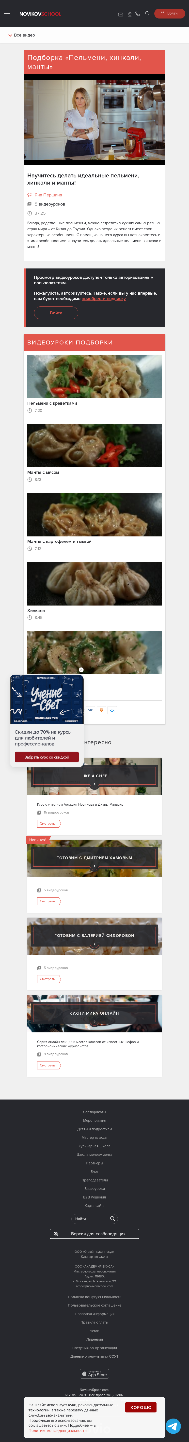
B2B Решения (94, 1197)
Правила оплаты (94, 1322)
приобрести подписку (104, 298)
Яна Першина (48, 195)
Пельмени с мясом (46, 679)
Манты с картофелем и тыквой (59, 541)
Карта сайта (95, 1205)
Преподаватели (94, 1180)
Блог (95, 1171)
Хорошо (141, 1407)
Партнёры (94, 1163)
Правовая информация (94, 1314)
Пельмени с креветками (52, 403)
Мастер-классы (94, 1137)
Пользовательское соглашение (94, 1305)
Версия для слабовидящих (98, 1233)
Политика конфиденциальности (94, 1297)
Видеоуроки (94, 1188)
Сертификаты (94, 1112)
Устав (94, 1331)
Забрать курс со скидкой (47, 757)
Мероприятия (94, 1120)
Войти (172, 13)
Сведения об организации (94, 1348)
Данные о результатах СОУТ (94, 1356)
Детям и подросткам (94, 1129)
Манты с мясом (43, 472)
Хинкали (36, 610)
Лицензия (94, 1339)
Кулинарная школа (94, 1146)
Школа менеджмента (94, 1154)
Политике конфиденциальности (58, 1430)
